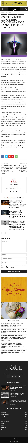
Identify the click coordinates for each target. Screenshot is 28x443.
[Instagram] (14, 191)
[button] (26, 9)
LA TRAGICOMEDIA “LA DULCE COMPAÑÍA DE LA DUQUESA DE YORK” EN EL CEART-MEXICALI (20, 168)
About (11, 438)
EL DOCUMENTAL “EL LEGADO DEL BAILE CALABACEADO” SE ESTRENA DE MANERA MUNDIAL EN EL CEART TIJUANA (17, 204)
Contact (16, 438)
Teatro (23, 14)
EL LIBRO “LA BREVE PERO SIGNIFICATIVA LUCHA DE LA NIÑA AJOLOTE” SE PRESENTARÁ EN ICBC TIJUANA (7, 169)
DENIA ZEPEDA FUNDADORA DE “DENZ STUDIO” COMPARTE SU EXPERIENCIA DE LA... (18, 401)
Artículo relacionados (9, 198)
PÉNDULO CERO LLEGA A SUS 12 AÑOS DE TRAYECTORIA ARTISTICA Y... (18, 387)
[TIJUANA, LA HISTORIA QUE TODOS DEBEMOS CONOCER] (5, 395)
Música (15, 14)
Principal (18, 14)
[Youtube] (19, 376)
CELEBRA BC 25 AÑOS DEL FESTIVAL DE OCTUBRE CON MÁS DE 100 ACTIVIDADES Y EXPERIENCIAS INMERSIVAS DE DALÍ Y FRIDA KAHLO (12, 345)
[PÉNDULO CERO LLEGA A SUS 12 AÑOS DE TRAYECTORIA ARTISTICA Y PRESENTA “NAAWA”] (5, 387)
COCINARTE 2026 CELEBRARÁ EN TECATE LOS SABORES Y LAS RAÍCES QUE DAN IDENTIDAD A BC (13, 352)
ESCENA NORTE (6, 30)
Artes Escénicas (8, 12)
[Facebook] (11, 191)
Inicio (2, 12)
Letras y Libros (10, 14)
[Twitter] (17, 191)
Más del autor (20, 198)
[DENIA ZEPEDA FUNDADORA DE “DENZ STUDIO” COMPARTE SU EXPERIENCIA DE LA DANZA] (5, 401)
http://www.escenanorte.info (14, 186)
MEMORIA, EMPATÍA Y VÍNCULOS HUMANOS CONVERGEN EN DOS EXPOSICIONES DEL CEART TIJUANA (17, 214)
